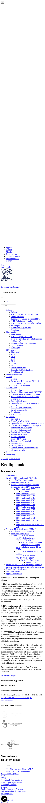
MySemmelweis (12, 259)
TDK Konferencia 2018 (25, 511)
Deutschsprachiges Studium (12, 782)
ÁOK (13, 354)
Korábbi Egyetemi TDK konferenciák (26, 487)
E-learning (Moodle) (9, 785)
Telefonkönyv (11, 254)
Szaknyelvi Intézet (18, 368)
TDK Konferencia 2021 (25, 518)
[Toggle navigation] (2, 297)
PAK (13, 365)
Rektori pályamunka (14, 374)
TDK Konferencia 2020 (25, 516)
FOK (13, 361)
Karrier (9, 261)
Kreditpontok (16, 414)
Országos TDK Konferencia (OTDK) (26, 394)
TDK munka (11, 332)
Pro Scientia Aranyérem (20, 432)
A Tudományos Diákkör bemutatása (25, 314)
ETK (13, 359)
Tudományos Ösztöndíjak (21, 441)
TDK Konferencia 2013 (25, 500)
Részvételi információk (20, 482)
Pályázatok (10, 417)
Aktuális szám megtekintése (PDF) (19, 769)
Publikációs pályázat (19, 434)
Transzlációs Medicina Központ (23, 370)
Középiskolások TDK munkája (23, 343)
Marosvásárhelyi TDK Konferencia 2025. (27, 423)
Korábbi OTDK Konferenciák (23, 536)
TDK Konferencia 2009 (25, 489)
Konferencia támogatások (21, 430)
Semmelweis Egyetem (9, 774)
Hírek (8, 452)
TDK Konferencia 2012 (25, 498)
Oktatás (9, 377)
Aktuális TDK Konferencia (22, 480)
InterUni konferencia (19, 401)
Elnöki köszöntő (17, 317)
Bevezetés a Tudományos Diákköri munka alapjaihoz (25, 382)
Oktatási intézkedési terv (20, 385)
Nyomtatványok (17, 345)
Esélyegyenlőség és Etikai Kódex (14, 791)
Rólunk (9, 310)
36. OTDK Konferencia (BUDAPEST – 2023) (25, 557)
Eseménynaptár (7, 794)
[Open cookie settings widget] (4, 799)
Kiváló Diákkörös (18, 437)
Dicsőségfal (15, 348)
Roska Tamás (31, 562)
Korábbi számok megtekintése (18, 771)
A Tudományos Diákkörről (21, 337)
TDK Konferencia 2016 (25, 507)
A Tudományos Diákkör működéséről (26, 323)
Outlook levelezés (13, 256)
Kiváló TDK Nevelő (19, 439)
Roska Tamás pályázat (30, 560)
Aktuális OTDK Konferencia (22, 531)
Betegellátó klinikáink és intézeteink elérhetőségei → (16, 698)
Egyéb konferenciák (19, 410)
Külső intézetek (17, 372)
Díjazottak (25, 491)
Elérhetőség (10, 454)
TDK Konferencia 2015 (25, 505)
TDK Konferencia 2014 (25, 502)
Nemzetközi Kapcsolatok (21, 328)
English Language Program (12, 789)
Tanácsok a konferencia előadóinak (25, 485)
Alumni (4, 776)
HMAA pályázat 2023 (20, 421)
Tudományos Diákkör (10, 287)
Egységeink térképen (7, 700)
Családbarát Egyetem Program (13, 780)
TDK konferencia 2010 (25, 493)
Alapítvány (15, 330)
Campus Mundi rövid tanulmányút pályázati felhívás (24, 449)
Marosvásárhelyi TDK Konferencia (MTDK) (24, 565)
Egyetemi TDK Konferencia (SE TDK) (26, 392)
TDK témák (11, 350)
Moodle (9, 252)
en (7, 301)
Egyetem (9, 247)
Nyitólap (4, 459)
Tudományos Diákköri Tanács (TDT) (25, 319)
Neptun (9, 250)
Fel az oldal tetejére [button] (8, 676)
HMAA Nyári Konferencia (21, 408)
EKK (13, 357)
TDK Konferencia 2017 (25, 509)
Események (15, 325)
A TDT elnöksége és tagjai (21, 321)
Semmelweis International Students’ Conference (25, 567)
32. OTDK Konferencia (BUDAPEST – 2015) (25, 539)
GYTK (14, 363)
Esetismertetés (16, 443)
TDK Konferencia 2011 (25, 496)
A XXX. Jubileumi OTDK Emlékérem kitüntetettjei (31, 543)
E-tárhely (4, 787)
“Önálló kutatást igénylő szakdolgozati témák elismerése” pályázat (26, 426)
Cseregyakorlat (17, 445)
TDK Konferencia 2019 (25, 513)
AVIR (3, 778)
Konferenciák (11, 388)
